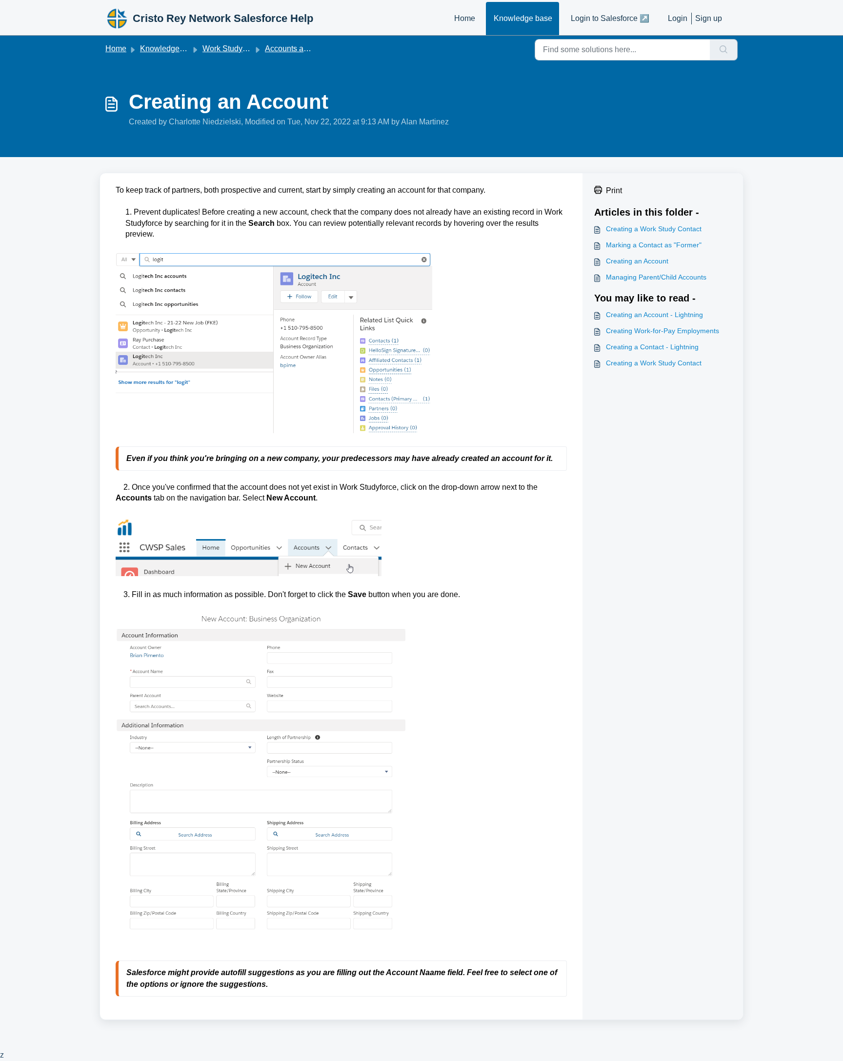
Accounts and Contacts (305, 48)
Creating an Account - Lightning (654, 315)
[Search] (724, 49)
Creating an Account (637, 261)
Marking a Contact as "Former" (654, 245)
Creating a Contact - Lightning (652, 347)
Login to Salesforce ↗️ (610, 18)
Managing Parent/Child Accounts (656, 277)
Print (614, 190)
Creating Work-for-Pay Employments (662, 331)
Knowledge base (523, 18)
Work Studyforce (231, 48)
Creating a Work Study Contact (654, 229)
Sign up (708, 18)
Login (677, 18)
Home (464, 18)
